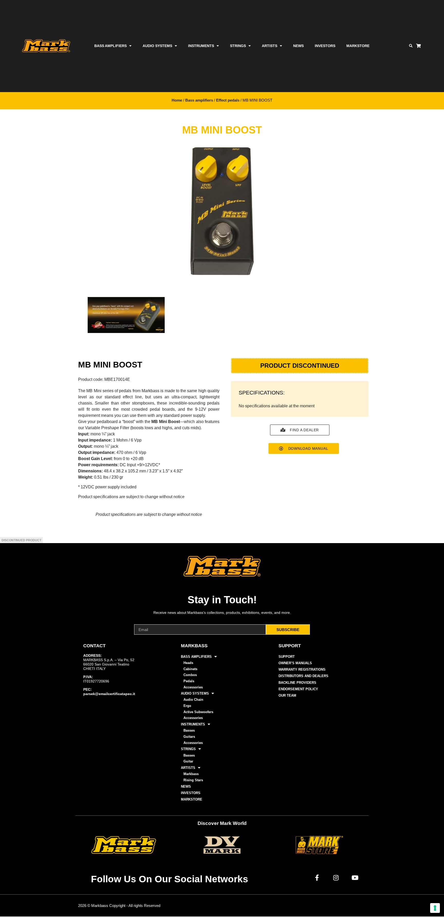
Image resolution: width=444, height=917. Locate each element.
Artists (269, 46)
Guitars (189, 737)
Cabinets (190, 669)
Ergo (187, 706)
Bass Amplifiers (110, 46)
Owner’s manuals (295, 663)
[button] (411, 46)
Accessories (193, 687)
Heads (188, 663)
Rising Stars (193, 780)
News (298, 46)
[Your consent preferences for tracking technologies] (435, 908)
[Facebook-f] (317, 878)
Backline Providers (297, 683)
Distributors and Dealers (303, 676)
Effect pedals (227, 100)
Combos (190, 675)
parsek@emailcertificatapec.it (109, 694)
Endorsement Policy (298, 689)
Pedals (188, 681)
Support (287, 657)
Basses (189, 730)
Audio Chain (193, 700)
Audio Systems (157, 46)
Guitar (188, 761)
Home (177, 100)
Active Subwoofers (198, 712)
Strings (238, 46)
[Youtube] (355, 878)
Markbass (191, 774)
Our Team (287, 695)
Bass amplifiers (199, 100)
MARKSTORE (357, 46)
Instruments (201, 46)
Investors (325, 46)
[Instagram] (336, 878)
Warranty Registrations (302, 669)
